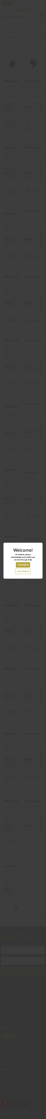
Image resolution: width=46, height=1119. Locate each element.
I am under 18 (23, 571)
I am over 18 (23, 565)
